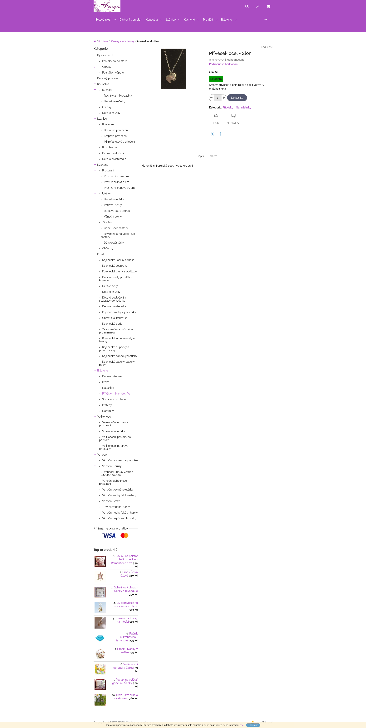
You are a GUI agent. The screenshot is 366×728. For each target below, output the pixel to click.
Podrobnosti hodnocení (223, 64)
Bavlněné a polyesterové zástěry (118, 235)
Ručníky (106, 89)
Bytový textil (105, 55)
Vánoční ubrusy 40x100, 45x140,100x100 (117, 473)
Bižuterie (102, 370)
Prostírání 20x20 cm (116, 176)
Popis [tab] (200, 156)
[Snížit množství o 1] (211, 97)
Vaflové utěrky (112, 205)
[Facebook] (220, 134)
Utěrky (106, 193)
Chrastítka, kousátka (114, 317)
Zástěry (106, 222)
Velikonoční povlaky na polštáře (115, 438)
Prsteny (106, 405)
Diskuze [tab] (212, 156)
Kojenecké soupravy (114, 265)
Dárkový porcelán (108, 78)
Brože (105, 382)
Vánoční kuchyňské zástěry (118, 495)
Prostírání (107, 170)
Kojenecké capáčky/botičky (119, 355)
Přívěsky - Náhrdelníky (115, 393)
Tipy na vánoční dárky (115, 506)
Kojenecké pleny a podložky (119, 271)
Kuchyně (102, 164)
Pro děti (102, 254)
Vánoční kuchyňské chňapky (119, 512)
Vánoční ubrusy (111, 466)
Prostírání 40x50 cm (116, 182)
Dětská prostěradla (113, 158)
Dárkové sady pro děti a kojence (115, 279)
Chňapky (107, 248)
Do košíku (237, 97)
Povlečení (107, 124)
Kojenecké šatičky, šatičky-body (117, 363)
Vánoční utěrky (113, 216)
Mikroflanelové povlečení (119, 141)
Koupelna (103, 84)
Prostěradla (109, 147)
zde (242, 725)
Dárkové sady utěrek (116, 210)
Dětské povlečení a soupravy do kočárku (112, 299)
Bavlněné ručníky (114, 101)
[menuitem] (106, 19)
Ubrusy (106, 66)
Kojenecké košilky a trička (117, 259)
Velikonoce (104, 416)
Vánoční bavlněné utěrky (117, 489)
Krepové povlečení (115, 135)
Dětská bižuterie (111, 376)
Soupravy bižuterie (113, 399)
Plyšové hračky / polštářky (118, 312)
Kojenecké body (111, 323)
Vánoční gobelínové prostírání (113, 482)
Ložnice (102, 118)
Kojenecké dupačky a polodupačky (114, 349)
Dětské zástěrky (113, 242)
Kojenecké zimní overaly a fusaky (117, 340)
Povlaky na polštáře (114, 61)
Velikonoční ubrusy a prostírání (113, 424)
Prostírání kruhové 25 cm (119, 187)
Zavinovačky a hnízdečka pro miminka (116, 331)
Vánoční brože (110, 501)
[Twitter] (212, 134)
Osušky (106, 107)
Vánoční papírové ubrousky (118, 518)
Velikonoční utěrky (113, 431)
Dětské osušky (110, 112)
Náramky (107, 410)
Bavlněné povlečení (115, 130)
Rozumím (253, 725)
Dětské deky (109, 286)
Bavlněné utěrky (113, 199)
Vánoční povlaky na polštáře (119, 460)
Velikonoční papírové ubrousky (113, 447)
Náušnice (107, 387)
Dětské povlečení (112, 153)
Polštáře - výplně (112, 72)
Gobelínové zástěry (115, 228)
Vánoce (102, 454)
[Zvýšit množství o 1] (224, 97)
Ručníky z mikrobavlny (117, 95)
